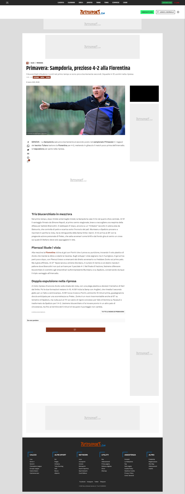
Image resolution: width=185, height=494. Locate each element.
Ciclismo (57, 464)
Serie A (81, 2)
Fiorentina (50, 252)
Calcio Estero (34, 471)
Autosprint (82, 462)
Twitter (97, 481)
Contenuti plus (167, 3)
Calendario (71, 2)
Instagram (90, 481)
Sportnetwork (83, 471)
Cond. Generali (129, 475)
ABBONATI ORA (147, 12)
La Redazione (128, 462)
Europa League (34, 468)
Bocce (56, 471)
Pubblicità (152, 459)
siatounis (36, 77)
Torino (98, 2)
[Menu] (7, 2)
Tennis (106, 2)
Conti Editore (83, 473)
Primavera (40, 63)
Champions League (36, 466)
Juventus (89, 2)
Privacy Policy (129, 473)
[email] (28, 154)
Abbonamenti (106, 462)
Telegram (103, 481)
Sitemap (104, 471)
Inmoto (81, 464)
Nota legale (128, 466)
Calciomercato (34, 473)
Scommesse (115, 2)
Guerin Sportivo (84, 468)
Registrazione (153, 462)
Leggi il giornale (167, 12)
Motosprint (82, 466)
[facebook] (28, 142)
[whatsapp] (28, 146)
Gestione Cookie (129, 471)
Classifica (61, 2)
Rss (103, 459)
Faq (125, 464)
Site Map (151, 464)
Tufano (48, 77)
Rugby (56, 462)
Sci (55, 459)
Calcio (32, 63)
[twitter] (28, 150)
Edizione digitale (107, 466)
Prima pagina (106, 464)
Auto (80, 459)
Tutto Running (59, 466)
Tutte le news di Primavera (113, 312)
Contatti (127, 459)
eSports (57, 473)
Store (103, 468)
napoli (42, 77)
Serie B (32, 464)
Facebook (82, 481)
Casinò (125, 2)
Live (177, 2)
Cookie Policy (128, 468)
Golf (56, 468)
